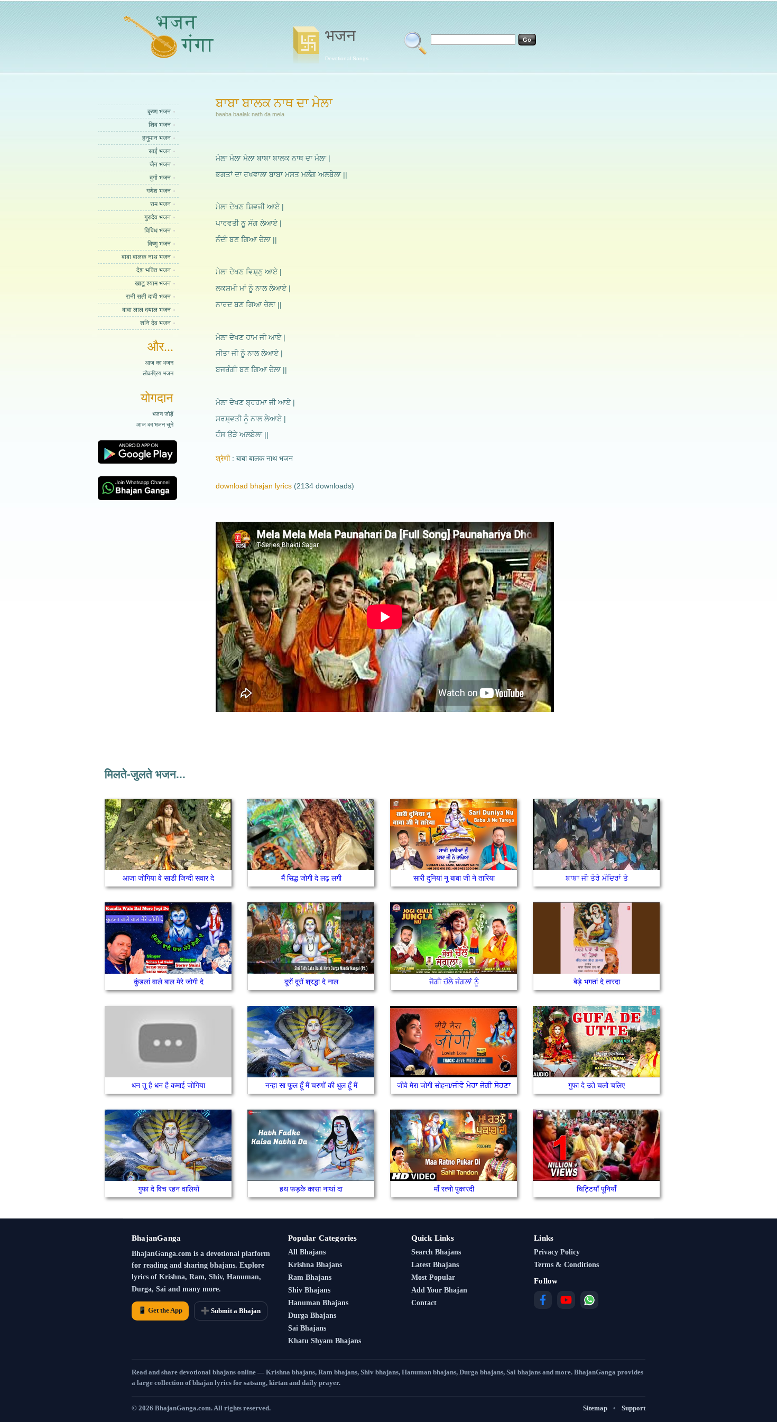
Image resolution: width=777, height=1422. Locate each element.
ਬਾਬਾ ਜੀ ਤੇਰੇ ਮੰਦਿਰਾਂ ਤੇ (597, 878)
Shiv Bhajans (309, 1290)
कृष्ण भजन (159, 111)
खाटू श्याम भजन (153, 283)
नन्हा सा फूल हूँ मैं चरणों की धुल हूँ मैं (311, 1085)
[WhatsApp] (589, 1300)
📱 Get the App (160, 1310)
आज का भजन (159, 362)
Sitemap (595, 1408)
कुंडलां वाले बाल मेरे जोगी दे (169, 981)
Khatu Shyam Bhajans (324, 1341)
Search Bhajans (436, 1252)
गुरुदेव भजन (157, 217)
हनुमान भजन (156, 138)
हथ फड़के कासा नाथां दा (311, 1189)
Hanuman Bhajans (318, 1303)
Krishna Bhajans (315, 1265)
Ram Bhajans (309, 1277)
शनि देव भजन (155, 323)
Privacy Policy (557, 1252)
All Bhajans (307, 1252)
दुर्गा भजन (160, 177)
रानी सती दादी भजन (148, 296)
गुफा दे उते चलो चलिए (596, 1085)
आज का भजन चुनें (154, 424)
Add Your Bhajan (439, 1290)
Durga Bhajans (312, 1315)
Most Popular (433, 1277)
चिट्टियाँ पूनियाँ (596, 1189)
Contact (424, 1303)
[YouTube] (566, 1300)
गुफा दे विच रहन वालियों (168, 1189)
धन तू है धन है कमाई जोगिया (168, 1085)
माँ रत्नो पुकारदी (454, 1189)
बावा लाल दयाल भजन (146, 309)
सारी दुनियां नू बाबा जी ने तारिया (454, 878)
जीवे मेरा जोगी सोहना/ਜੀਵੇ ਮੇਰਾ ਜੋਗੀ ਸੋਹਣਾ (454, 1085)
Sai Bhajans (307, 1328)
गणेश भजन (158, 191)
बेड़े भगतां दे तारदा (597, 981)
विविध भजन (157, 230)
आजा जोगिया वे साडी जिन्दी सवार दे (168, 878)
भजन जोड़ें (162, 414)
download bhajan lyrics (254, 486)
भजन (346, 43)
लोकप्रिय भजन (158, 373)
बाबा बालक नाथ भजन (146, 257)
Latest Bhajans (435, 1265)
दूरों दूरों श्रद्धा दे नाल (311, 981)
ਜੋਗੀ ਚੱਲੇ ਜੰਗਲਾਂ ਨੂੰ (454, 981)
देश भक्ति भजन (153, 270)
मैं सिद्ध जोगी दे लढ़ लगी (311, 878)
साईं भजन (160, 151)
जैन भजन (160, 164)
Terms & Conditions (566, 1265)
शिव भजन (160, 124)
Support (633, 1408)
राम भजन (160, 204)
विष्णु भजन (159, 243)
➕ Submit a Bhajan (231, 1311)
